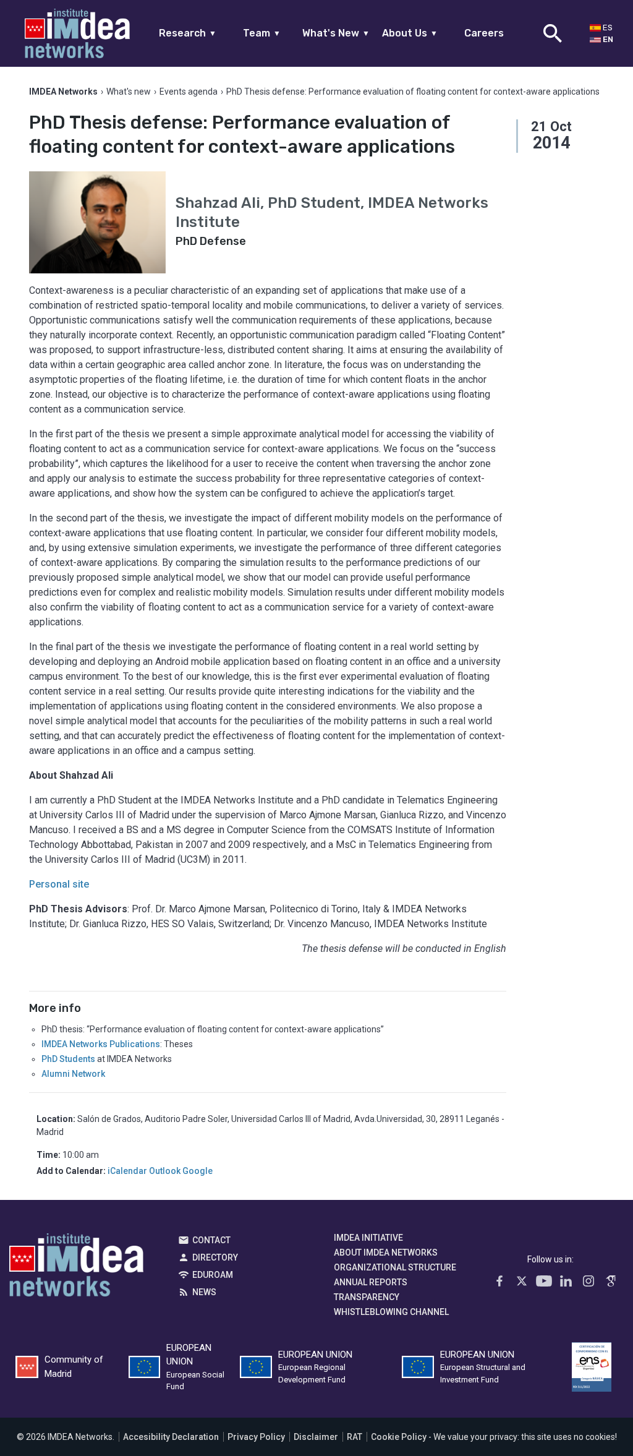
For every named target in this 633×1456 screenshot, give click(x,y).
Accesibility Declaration (171, 1437)
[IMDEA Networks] (77, 33)
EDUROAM (212, 1275)
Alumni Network (73, 1074)
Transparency (366, 1297)
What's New (336, 33)
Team (262, 33)
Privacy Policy (256, 1437)
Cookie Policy (399, 1437)
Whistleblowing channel (391, 1312)
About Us (410, 33)
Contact (211, 1240)
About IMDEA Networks (386, 1252)
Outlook (165, 1171)
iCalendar (127, 1171)
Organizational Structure (395, 1267)
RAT (354, 1437)
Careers (484, 33)
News (204, 1292)
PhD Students (68, 1059)
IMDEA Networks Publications (100, 1044)
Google (197, 1171)
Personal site (59, 884)
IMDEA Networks (76, 1268)
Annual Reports (370, 1282)
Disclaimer (316, 1437)
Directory (215, 1257)
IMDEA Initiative (368, 1238)
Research (187, 33)
